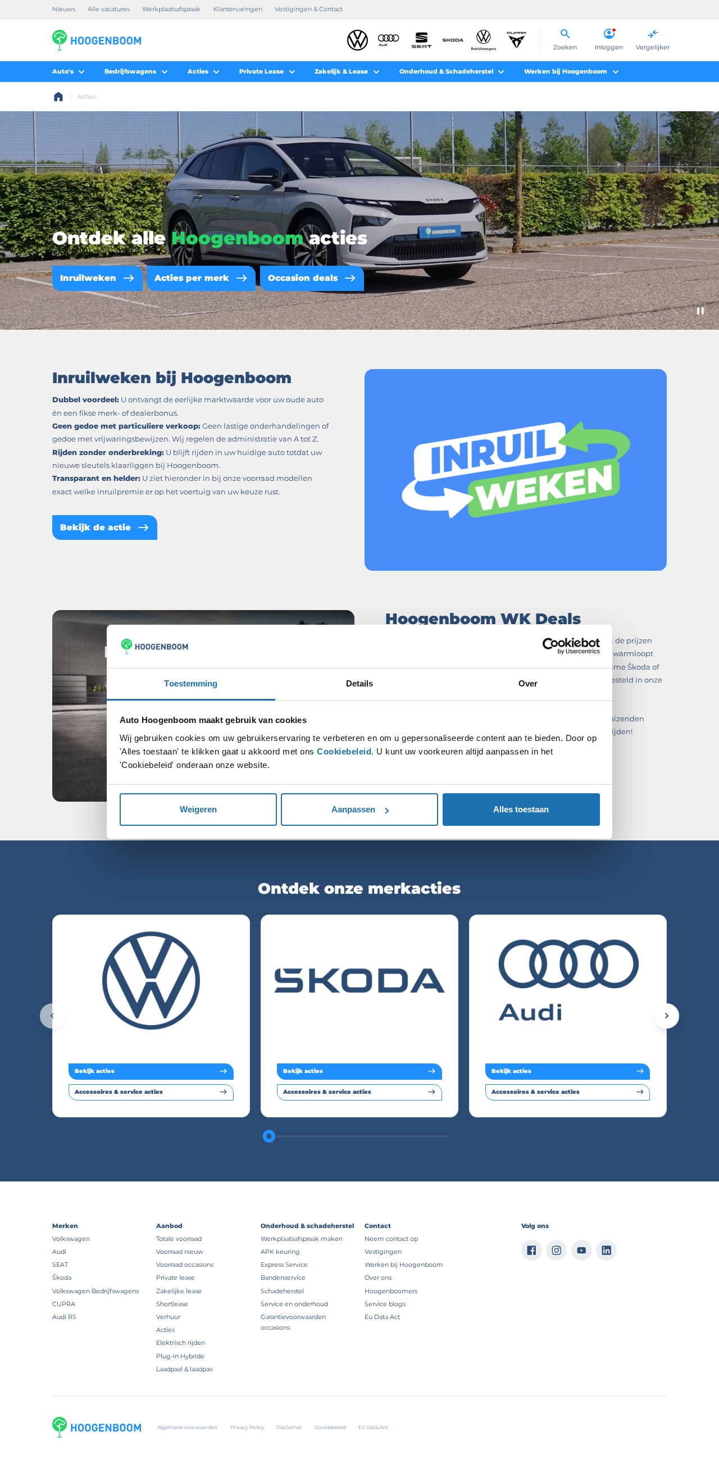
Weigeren (198, 809)
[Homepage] (58, 96)
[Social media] (531, 1250)
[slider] (268, 1136)
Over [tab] (528, 683)
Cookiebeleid (344, 751)
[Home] (96, 40)
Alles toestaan (521, 809)
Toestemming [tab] (190, 683)
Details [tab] (360, 683)
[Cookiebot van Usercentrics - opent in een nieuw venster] (551, 646)
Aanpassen (353, 809)
